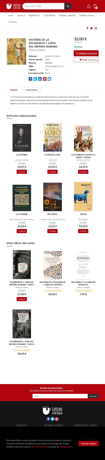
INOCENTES (52, 214)
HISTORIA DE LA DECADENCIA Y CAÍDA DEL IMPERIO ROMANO (52, 283)
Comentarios (31, 90)
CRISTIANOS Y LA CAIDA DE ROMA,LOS (83, 283)
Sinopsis (14, 90)
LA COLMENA (22, 214)
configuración (65, 446)
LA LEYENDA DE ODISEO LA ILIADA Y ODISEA (83, 156)
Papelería (33, 15)
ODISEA (83, 214)
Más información (39, 446)
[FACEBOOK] (87, 28)
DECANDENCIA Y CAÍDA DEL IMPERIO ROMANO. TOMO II (21, 342)
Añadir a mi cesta (88, 53)
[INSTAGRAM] (96, 28)
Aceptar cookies (88, 443)
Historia (48, 63)
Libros (20, 15)
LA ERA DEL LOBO (52, 155)
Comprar (21, 172)
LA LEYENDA (21, 155)
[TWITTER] (91, 28)
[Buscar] (67, 6)
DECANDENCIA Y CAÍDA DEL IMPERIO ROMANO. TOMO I (21, 283)
